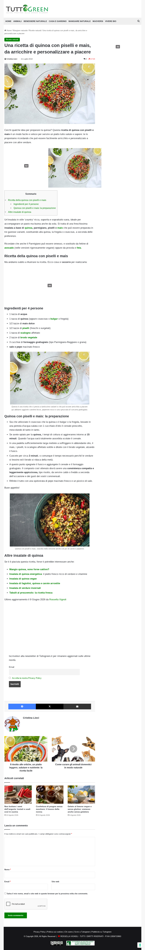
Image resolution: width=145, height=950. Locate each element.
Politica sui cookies (55, 932)
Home (8, 30)
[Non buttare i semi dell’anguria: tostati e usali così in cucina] (18, 794)
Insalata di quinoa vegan (23, 578)
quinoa (28, 228)
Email (11, 667)
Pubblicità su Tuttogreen (101, 932)
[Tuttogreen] (27, 8)
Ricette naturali (35, 30)
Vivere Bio (110, 21)
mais (60, 228)
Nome (7, 870)
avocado (9, 247)
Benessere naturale (35, 21)
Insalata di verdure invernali (25, 588)
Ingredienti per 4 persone (26, 204)
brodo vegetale (28, 337)
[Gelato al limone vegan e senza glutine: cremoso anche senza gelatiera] (81, 794)
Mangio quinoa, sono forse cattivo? (29, 569)
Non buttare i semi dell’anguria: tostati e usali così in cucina (17, 809)
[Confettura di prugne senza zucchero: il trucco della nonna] (49, 794)
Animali (17, 21)
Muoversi (98, 21)
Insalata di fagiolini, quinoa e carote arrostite (34, 583)
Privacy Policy (39, 932)
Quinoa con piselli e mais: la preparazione (35, 208)
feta (79, 247)
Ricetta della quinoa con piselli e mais (27, 200)
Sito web (55, 882)
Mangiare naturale (80, 21)
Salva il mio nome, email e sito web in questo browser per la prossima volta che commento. (47, 894)
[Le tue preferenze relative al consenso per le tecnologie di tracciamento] (140, 945)
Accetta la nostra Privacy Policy (26, 678)
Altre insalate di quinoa (19, 212)
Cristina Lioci (12, 59)
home (8, 21)
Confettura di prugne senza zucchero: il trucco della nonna (49, 809)
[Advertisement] (25, 165)
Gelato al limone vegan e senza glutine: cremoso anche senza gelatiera (80, 809)
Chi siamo (69, 932)
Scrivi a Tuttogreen (82, 932)
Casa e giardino (58, 21)
